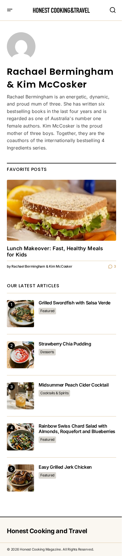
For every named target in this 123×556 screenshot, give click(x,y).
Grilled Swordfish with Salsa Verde (74, 303)
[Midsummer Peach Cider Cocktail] (20, 395)
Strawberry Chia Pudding (65, 344)
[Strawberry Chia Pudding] (20, 354)
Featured (47, 311)
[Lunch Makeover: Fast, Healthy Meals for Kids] (61, 210)
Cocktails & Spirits (54, 393)
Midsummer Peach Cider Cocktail (73, 385)
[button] (10, 10)
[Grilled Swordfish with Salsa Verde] (20, 313)
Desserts (47, 352)
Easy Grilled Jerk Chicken (65, 467)
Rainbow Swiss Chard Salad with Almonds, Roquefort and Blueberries (77, 428)
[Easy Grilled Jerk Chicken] (20, 478)
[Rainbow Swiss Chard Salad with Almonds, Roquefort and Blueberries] (20, 436)
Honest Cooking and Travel (47, 531)
